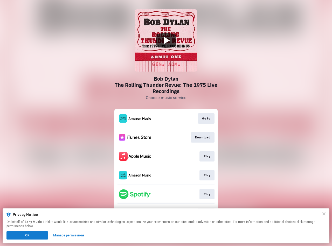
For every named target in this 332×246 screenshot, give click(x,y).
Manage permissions (69, 235)
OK (27, 235)
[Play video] (166, 40)
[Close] (324, 214)
